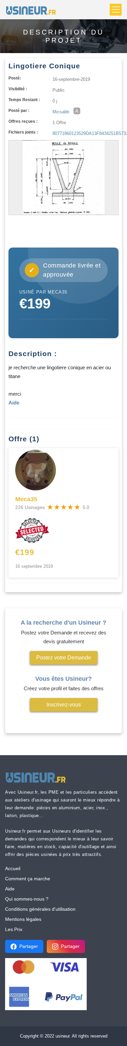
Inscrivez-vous (63, 704)
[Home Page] (33, 10)
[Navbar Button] (116, 10)
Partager (28, 946)
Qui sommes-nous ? (26, 899)
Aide (10, 888)
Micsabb (60, 111)
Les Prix (13, 929)
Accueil (12, 868)
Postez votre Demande (63, 657)
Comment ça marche (27, 878)
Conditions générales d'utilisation (40, 909)
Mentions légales (23, 919)
